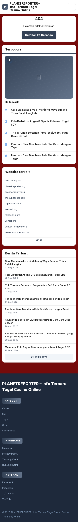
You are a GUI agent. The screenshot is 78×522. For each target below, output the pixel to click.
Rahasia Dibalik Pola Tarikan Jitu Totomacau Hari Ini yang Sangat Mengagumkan (39, 336)
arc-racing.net (13, 180)
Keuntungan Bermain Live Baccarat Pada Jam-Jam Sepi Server (37, 323)
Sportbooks (8, 430)
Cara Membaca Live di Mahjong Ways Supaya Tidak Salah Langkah (35, 264)
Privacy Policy (10, 453)
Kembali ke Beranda (39, 35)
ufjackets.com (13, 203)
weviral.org (11, 209)
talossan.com (12, 214)
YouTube (7, 499)
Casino (6, 408)
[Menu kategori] (72, 7)
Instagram (7, 487)
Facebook (7, 482)
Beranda (7, 448)
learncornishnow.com (17, 232)
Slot (4, 413)
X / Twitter (8, 493)
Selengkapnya (39, 356)
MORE (39, 240)
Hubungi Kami (10, 464)
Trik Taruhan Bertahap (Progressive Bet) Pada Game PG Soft (37, 288)
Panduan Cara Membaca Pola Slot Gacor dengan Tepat (37, 300)
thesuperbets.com (15, 197)
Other (5, 425)
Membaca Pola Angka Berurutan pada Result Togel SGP (37, 349)
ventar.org (10, 220)
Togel (5, 419)
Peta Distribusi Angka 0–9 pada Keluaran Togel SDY (35, 276)
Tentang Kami (10, 459)
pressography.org (15, 191)
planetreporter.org (15, 186)
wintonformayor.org (16, 226)
